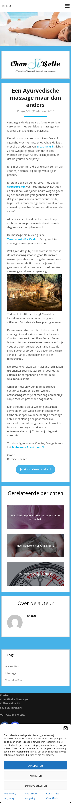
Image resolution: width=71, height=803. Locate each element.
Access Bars (12, 666)
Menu (6, 6)
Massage (10, 673)
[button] (65, 728)
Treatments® (45, 146)
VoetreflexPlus (13, 680)
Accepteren (35, 765)
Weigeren (35, 775)
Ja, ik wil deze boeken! (35, 469)
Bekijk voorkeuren (35, 785)
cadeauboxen (16, 186)
